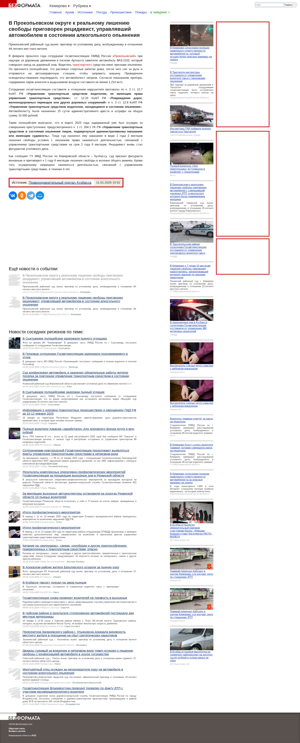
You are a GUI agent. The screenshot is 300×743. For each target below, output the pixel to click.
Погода (101, 12)
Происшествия (121, 12)
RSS (34, 735)
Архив (69, 12)
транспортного (82, 64)
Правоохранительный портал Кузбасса (60, 182)
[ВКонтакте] (13, 195)
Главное (56, 12)
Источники (85, 12)
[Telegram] (31, 195)
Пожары (141, 12)
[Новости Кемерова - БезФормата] (21, 4)
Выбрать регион (17, 731)
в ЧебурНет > (160, 12)
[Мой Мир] (40, 195)
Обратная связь (17, 728)
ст (29, 48)
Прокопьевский (124, 56)
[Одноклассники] (22, 195)
